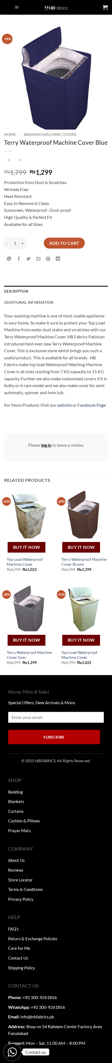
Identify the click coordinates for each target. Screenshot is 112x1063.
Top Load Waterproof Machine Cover (25, 561)
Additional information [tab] (29, 302)
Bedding (15, 791)
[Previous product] (19, 160)
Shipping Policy (21, 967)
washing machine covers (50, 134)
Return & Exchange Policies (32, 938)
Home (10, 134)
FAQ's (13, 928)
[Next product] (9, 160)
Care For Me (19, 948)
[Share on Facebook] (18, 258)
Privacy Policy (20, 899)
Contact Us (18, 957)
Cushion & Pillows (24, 820)
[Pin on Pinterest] (48, 258)
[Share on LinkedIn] (58, 258)
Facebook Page (91, 405)
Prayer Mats (19, 830)
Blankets (16, 801)
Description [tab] (16, 291)
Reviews (15, 870)
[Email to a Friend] (38, 258)
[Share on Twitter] (28, 258)
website (64, 405)
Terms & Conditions (25, 889)
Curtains (16, 811)
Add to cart (64, 243)
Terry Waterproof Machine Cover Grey (29, 655)
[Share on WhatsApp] (9, 258)
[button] (17, 7)
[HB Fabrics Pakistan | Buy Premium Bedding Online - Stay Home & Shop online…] (56, 7)
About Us (16, 860)
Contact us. (35, 1052)
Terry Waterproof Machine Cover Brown (84, 561)
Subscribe (54, 737)
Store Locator (20, 879)
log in (46, 445)
